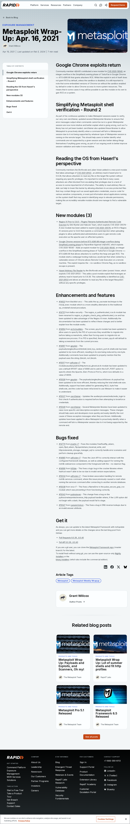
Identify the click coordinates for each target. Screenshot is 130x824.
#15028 (62, 379)
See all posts (91, 737)
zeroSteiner (76, 396)
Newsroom (36, 771)
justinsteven (76, 494)
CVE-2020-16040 (115, 71)
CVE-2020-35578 (103, 228)
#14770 (62, 444)
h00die (74, 468)
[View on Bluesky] (125, 567)
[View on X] (118, 567)
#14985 (62, 458)
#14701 (62, 312)
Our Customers (38, 776)
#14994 (62, 329)
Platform (34, 5)
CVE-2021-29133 (84, 173)
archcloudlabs (77, 329)
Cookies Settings (106, 819)
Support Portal (87, 767)
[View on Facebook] (112, 567)
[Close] (126, 819)
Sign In (83, 762)
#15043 (62, 494)
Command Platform (16, 767)
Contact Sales (13, 806)
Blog (57, 762)
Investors (35, 786)
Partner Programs (40, 781)
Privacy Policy (24, 821)
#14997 (62, 346)
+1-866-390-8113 (112, 760)
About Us (35, 762)
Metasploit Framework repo (102, 547)
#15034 (62, 476)
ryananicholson (77, 505)
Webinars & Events (64, 775)
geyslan (74, 346)
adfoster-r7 (75, 362)
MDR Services (14, 777)
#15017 (62, 362)
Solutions (11, 780)
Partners (67, 5)
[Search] (95, 5)
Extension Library (88, 779)
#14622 (62, 301)
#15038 (62, 487)
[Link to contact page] (101, 5)
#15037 (62, 396)
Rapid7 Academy (88, 784)
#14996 (62, 468)
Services (44, 5)
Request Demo (118, 5)
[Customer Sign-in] (106, 5)
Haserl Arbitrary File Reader (71, 270)
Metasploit (63, 580)
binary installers (62, 559)
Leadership (36, 767)
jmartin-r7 (75, 444)
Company (77, 5)
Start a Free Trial (15, 790)
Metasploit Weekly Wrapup (86, 580)
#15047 (62, 505)
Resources (56, 5)
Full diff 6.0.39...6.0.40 (68, 542)
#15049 (62, 407)
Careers (35, 790)
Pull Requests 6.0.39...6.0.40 (71, 537)
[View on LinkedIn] (105, 567)
